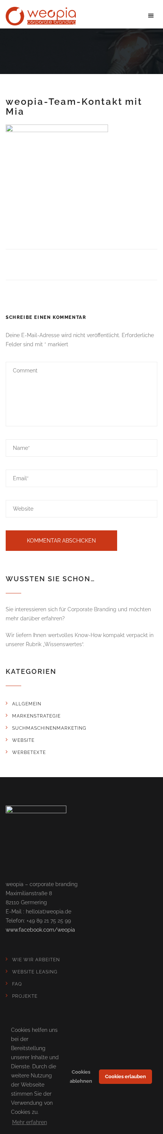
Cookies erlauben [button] (125, 1076)
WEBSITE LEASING (35, 972)
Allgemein (26, 704)
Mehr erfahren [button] (29, 1122)
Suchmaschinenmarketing (49, 728)
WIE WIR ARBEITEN (36, 959)
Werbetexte (29, 752)
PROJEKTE (25, 996)
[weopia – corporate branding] (41, 16)
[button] (150, 15)
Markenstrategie (36, 716)
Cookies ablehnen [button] (81, 1076)
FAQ (17, 984)
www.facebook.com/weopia (40, 930)
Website (23, 740)
